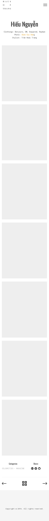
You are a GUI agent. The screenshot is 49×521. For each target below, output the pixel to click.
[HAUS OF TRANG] (7, 5)
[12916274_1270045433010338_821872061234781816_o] (24, 368)
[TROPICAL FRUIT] (45, 483)
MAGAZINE (20, 468)
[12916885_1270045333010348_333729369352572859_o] (24, 427)
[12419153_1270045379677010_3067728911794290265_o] (24, 132)
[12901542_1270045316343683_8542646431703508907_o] (24, 309)
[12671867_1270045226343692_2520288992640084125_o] (24, 191)
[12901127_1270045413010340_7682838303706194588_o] (24, 250)
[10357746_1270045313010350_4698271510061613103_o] (24, 73)
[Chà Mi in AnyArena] (4, 483)
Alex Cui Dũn (28, 34)
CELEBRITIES (7, 468)
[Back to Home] (24, 483)
